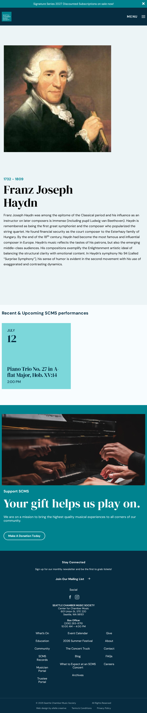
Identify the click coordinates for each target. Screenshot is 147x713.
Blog (78, 656)
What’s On (42, 633)
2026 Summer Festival (78, 641)
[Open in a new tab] (70, 597)
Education (42, 641)
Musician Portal (42, 669)
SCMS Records (42, 658)
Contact (109, 648)
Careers (109, 664)
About (109, 641)
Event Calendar (78, 633)
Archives (78, 675)
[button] (24, 536)
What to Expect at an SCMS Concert (78, 665)
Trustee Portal (42, 680)
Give (109, 633)
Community (42, 648)
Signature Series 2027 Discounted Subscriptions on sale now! (73, 4)
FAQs (109, 656)
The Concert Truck (78, 648)
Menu (132, 16)
